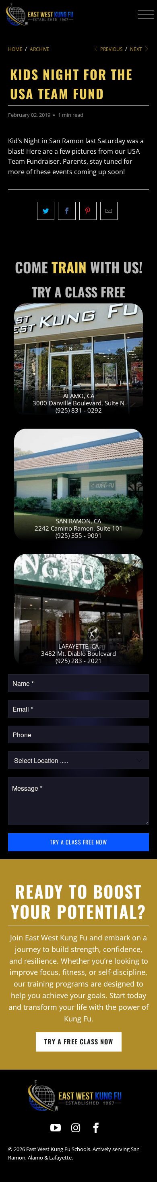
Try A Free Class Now (78, 1041)
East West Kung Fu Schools (58, 1149)
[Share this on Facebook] (66, 211)
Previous (111, 49)
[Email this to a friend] (109, 211)
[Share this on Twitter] (45, 211)
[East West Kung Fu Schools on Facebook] (96, 1128)
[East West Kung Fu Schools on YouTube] (56, 1128)
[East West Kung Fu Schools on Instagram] (76, 1128)
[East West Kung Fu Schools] (39, 14)
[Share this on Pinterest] (88, 211)
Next (136, 49)
